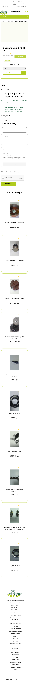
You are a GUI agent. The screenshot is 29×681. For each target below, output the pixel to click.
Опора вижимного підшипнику (14, 260)
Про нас (15, 626)
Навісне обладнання (15, 662)
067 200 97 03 (15, 607)
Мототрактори (15, 652)
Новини (15, 638)
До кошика (20, 56)
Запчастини (15, 664)
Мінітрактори (15, 654)
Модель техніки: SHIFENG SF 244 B (14, 111)
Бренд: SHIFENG (23, 100)
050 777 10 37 (15, 609)
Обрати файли (14, 164)
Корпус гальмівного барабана (14, 222)
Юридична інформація (15, 631)
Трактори (15, 657)
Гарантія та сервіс (15, 628)
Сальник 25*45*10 (14, 413)
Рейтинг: (3, 171)
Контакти (15, 641)
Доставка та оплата (15, 623)
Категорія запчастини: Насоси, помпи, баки (14, 102)
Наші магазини (15, 633)
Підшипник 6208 (15, 565)
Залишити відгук (8, 183)
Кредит (15, 636)
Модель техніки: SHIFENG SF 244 (9, 100)
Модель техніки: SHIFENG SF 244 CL (14, 107)
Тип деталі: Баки (14, 105)
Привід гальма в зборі (14, 451)
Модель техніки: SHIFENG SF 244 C (14, 109)
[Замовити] (26, 17)
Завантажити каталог (15, 643)
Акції (15, 669)
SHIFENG (10, 55)
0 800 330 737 (5, 6)
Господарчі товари (15, 667)
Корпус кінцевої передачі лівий (14, 298)
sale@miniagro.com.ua (15, 612)
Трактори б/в (15, 659)
